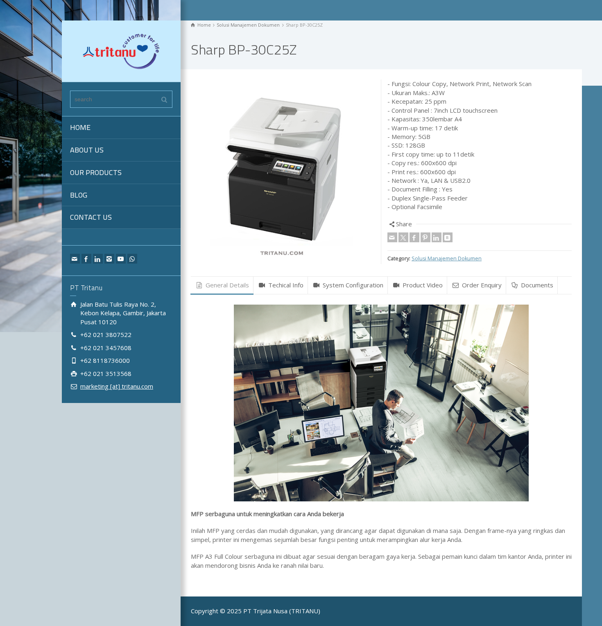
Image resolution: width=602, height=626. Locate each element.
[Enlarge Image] (283, 172)
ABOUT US (87, 149)
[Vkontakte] (448, 237)
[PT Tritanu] (121, 50)
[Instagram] (109, 259)
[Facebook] (86, 259)
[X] (403, 237)
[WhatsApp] (132, 259)
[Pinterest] (425, 237)
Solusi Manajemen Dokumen (447, 258)
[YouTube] (121, 259)
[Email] (75, 259)
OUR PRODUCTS (96, 172)
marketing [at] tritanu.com (116, 386)
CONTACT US (91, 217)
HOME (80, 127)
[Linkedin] (98, 259)
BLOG (78, 194)
